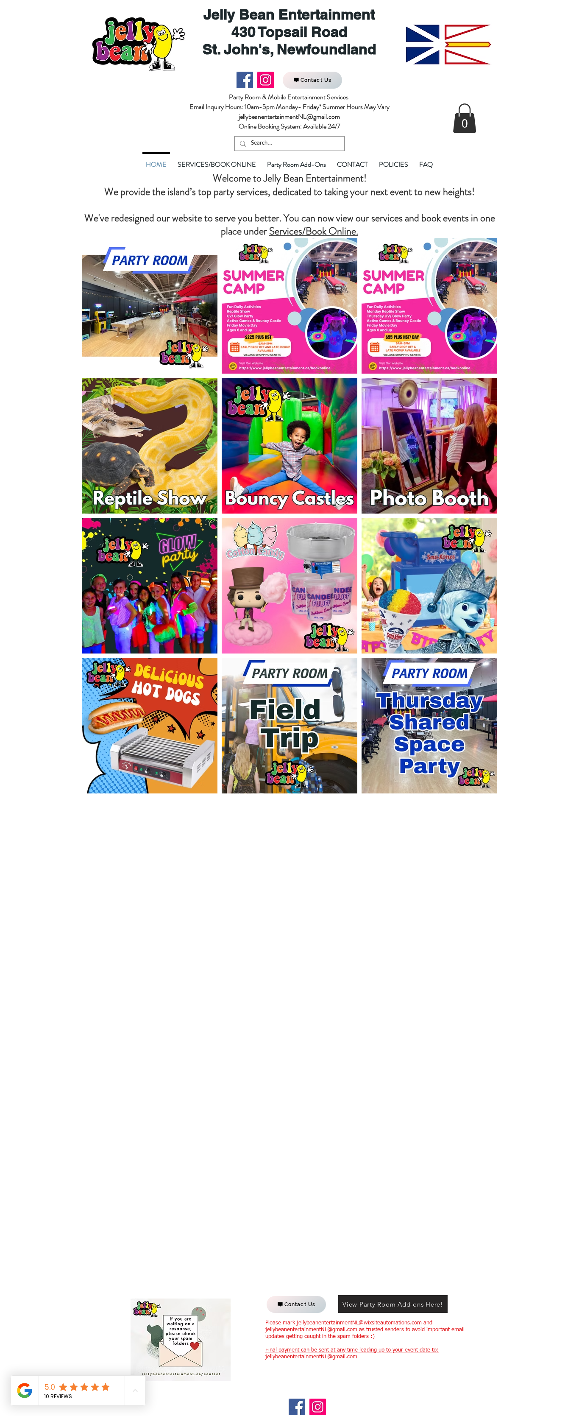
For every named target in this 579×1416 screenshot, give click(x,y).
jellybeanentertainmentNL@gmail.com (311, 1329)
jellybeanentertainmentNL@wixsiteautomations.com (359, 1323)
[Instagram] (265, 80)
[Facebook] (245, 80)
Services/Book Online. (313, 231)
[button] (464, 118)
